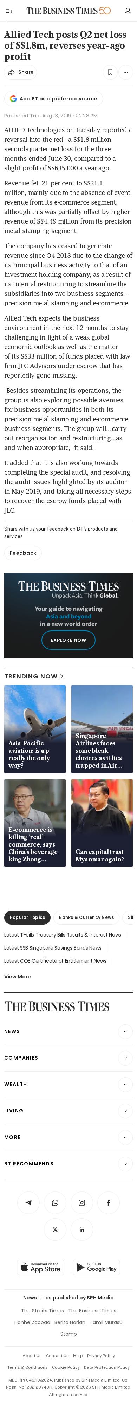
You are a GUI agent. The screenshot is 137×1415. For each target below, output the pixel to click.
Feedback (23, 552)
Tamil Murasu (106, 1322)
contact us (57, 1355)
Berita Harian (69, 1322)
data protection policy (107, 1367)
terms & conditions (27, 1367)
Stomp (68, 1333)
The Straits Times (42, 1310)
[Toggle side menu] (8, 10)
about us (32, 1355)
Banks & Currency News (86, 917)
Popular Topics (27, 917)
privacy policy (101, 1355)
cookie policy (66, 1367)
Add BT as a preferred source (58, 98)
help (78, 1355)
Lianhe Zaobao (32, 1322)
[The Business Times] (62, 10)
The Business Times (92, 1310)
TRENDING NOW (31, 676)
